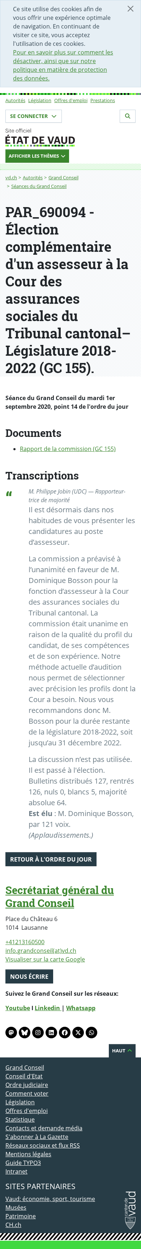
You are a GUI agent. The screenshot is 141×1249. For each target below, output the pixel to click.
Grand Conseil (63, 177)
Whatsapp (80, 1008)
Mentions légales (28, 1154)
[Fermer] (130, 8)
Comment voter (26, 1093)
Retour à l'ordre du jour (51, 859)
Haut (119, 1050)
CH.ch (13, 1225)
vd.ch (11, 177)
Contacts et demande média (43, 1128)
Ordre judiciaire (26, 1085)
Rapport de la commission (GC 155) (68, 449)
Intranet (16, 1171)
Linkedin (48, 1008)
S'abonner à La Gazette (36, 1137)
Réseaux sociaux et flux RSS (42, 1145)
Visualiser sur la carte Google (45, 959)
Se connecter (29, 116)
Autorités (15, 100)
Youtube (17, 1008)
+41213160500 (24, 942)
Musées (15, 1207)
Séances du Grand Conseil (39, 186)
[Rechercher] (128, 116)
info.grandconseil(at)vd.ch (40, 951)
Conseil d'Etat (24, 1076)
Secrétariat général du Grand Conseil (59, 896)
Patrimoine (20, 1216)
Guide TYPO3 (23, 1163)
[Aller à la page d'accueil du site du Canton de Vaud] (70, 137)
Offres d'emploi (70, 100)
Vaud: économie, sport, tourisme (50, 1199)
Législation (39, 100)
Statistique (20, 1119)
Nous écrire (29, 977)
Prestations (102, 100)
